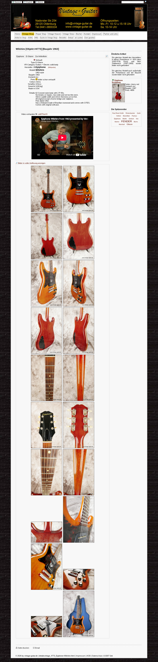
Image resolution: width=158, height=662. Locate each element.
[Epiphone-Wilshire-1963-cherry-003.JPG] (46, 259)
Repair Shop (41, 34)
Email (37, 648)
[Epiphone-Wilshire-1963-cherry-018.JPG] (78, 589)
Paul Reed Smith (118, 113)
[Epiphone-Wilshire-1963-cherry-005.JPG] (46, 306)
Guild (138, 113)
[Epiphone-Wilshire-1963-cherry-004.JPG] (78, 259)
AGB (88, 656)
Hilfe (36, 38)
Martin (125, 119)
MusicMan (126, 116)
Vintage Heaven (54, 34)
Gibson (129, 124)
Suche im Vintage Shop (48, 38)
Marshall (122, 124)
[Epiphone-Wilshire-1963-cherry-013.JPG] (46, 495)
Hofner (118, 116)
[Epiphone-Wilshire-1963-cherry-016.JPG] (78, 542)
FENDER (126, 121)
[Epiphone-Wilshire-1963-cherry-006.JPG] (78, 306)
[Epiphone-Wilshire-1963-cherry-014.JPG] (78, 495)
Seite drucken (23, 648)
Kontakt (87, 34)
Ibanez (117, 122)
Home (17, 34)
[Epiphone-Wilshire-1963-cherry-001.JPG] (46, 212)
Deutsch (18, 2)
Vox (137, 119)
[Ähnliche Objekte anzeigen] (106, 56)
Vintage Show (68, 34)
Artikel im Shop (20, 38)
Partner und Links (111, 34)
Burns (136, 122)
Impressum (96, 34)
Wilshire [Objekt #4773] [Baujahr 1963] (37, 49)
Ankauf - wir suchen (75, 38)
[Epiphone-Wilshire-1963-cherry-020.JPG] (78, 637)
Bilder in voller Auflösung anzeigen (31, 163)
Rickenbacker (130, 113)
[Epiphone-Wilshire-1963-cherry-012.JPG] (78, 448)
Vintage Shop (28, 34)
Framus (134, 116)
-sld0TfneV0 (42, 114)
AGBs (30, 38)
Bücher (79, 34)
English (29, 2)
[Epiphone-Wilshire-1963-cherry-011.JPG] (46, 448)
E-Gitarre (29, 56)
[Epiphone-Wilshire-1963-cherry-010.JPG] (78, 401)
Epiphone (20, 56)
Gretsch (131, 119)
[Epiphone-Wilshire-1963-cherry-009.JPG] (46, 401)
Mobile (41, 2)
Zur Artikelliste (41, 56)
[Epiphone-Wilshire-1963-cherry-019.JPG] (46, 637)
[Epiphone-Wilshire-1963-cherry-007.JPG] (46, 353)
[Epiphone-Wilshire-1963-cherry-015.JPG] (46, 542)
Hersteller (62, 38)
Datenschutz (97, 656)
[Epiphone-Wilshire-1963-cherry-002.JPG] (78, 212)
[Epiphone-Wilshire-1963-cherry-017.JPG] (46, 589)
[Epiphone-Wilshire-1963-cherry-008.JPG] (78, 353)
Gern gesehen (90, 38)
